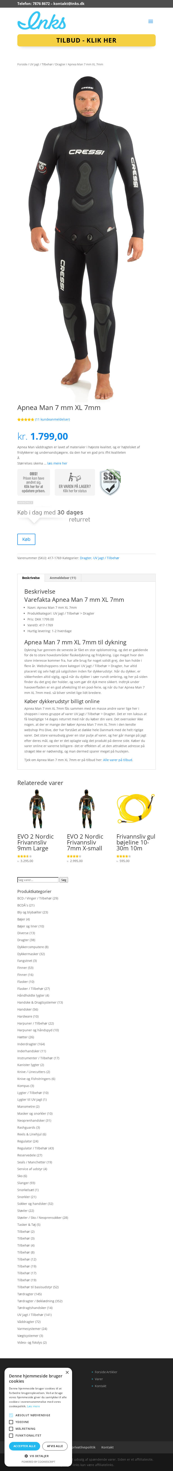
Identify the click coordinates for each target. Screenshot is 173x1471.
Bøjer (21, 919)
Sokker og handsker (32, 1203)
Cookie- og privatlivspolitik (75, 1447)
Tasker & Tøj (26, 1224)
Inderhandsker (28, 1051)
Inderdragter (27, 1044)
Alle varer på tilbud (117, 760)
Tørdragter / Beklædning (35, 1301)
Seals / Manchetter (31, 1162)
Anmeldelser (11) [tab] (63, 578)
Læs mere (33, 1406)
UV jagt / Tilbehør (41, 64)
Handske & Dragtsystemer (37, 1002)
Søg (63, 880)
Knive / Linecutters (31, 1072)
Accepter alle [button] (25, 1446)
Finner (22, 967)
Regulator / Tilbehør (32, 1148)
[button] (38, 1456)
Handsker (24, 1009)
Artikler (111, 1372)
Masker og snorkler (31, 1113)
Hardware (24, 1016)
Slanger (23, 1183)
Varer (99, 1379)
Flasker (22, 981)
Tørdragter (25, 1294)
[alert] (38, 1417)
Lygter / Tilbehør (29, 1093)
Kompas (23, 1086)
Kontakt (100, 1386)
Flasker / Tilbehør (30, 988)
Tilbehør (23, 1231)
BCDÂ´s (22, 905)
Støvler (22, 1210)
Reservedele (26, 1155)
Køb (26, 539)
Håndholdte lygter (31, 995)
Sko (20, 1176)
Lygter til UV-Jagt (29, 1099)
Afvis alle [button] (55, 1446)
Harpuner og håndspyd (34, 1030)
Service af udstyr (30, 1169)
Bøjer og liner (27, 926)
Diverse (23, 933)
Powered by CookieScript (38, 1461)
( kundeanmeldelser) (52, 419)
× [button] (67, 1372)
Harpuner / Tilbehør (32, 1023)
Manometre (26, 1106)
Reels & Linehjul (29, 1134)
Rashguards (26, 1127)
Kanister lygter (28, 1065)
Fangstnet (24, 961)
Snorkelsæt (25, 1190)
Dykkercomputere (30, 947)
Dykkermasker (28, 954)
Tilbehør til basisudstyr (34, 1287)
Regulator (24, 1141)
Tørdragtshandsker (31, 1308)
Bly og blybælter (29, 912)
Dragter (60, 64)
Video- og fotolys (29, 1342)
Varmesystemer (29, 1329)
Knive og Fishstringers (34, 1079)
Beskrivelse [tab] (31, 578)
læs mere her (57, 463)
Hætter (22, 1037)
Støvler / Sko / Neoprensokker (39, 1217)
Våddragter (25, 1322)
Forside (22, 64)
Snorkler (23, 1197)
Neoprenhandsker (31, 1120)
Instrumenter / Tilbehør (35, 1058)
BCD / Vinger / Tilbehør (34, 898)
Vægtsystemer (28, 1336)
